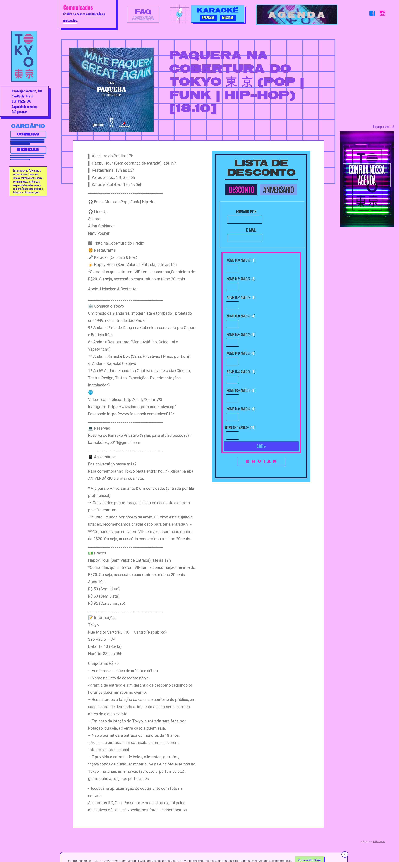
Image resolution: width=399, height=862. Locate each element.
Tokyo (24, 56)
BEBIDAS (28, 149)
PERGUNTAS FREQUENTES (143, 14)
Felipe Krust (379, 841)
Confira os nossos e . (84, 13)
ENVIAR (262, 461)
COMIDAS (28, 134)
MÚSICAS (228, 18)
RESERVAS (208, 18)
